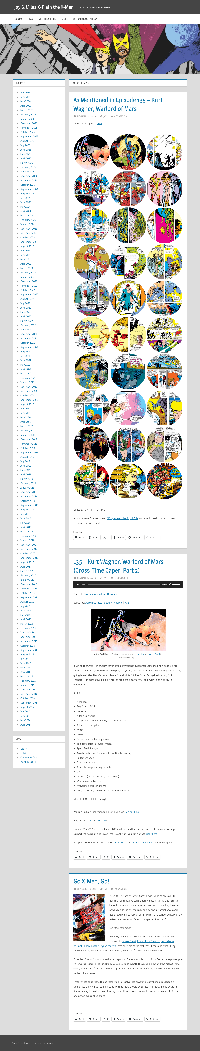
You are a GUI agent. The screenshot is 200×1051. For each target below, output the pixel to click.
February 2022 (28, 325)
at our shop (120, 842)
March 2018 (26, 531)
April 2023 (25, 263)
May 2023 (25, 259)
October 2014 (27, 698)
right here (151, 833)
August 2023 (27, 246)
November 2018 (29, 496)
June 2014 (25, 715)
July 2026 (25, 92)
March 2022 (26, 320)
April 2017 (25, 566)
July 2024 (25, 197)
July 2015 (25, 658)
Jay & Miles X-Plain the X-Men (44, 7)
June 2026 (25, 96)
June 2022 (25, 307)
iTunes (89, 820)
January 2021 (27, 382)
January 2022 (27, 329)
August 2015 (27, 654)
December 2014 (28, 689)
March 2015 (26, 676)
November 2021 (28, 338)
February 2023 (28, 272)
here (99, 123)
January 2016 (27, 632)
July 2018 (25, 513)
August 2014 (27, 707)
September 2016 (29, 597)
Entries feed (26, 753)
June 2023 (25, 254)
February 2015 (28, 680)
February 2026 (28, 114)
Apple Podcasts (93, 602)
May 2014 (25, 720)
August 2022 (27, 298)
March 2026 (26, 110)
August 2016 (27, 601)
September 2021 (29, 347)
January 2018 (27, 540)
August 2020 (27, 404)
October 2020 (27, 395)
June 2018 (25, 518)
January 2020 (27, 434)
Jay (104, 116)
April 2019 (25, 474)
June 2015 (25, 663)
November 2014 (29, 693)
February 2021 (28, 377)
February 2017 (28, 575)
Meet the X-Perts (47, 18)
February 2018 (28, 535)
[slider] (176, 584)
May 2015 (25, 667)
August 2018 (27, 509)
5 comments (120, 116)
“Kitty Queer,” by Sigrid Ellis (122, 518)
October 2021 (27, 342)
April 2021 (25, 369)
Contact (19, 18)
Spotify (108, 602)
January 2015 (27, 685)
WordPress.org (28, 761)
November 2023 (28, 233)
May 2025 (25, 154)
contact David (154, 654)
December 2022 (28, 281)
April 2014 (25, 724)
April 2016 (25, 619)
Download (112, 594)
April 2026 (25, 105)
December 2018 (28, 492)
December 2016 (28, 584)
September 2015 (29, 650)
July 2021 (25, 355)
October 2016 (27, 592)
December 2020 (28, 386)
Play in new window (94, 594)
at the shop (139, 654)
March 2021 (26, 373)
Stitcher (102, 820)
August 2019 (27, 456)
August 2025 (27, 140)
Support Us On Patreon (85, 18)
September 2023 (29, 241)
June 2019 (25, 465)
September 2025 (29, 136)
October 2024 (27, 184)
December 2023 (28, 228)
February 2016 (28, 628)
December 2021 (28, 333)
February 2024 (28, 219)
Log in (23, 748)
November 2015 (29, 641)
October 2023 (27, 237)
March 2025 (26, 162)
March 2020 (26, 426)
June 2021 (25, 360)
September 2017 (29, 557)
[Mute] (170, 584)
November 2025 (29, 127)
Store (65, 18)
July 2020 (25, 408)
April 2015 (25, 671)
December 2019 (28, 439)
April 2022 (25, 316)
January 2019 (27, 487)
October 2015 (27, 645)
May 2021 (25, 364)
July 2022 (25, 303)
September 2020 (29, 399)
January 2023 (27, 276)
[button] (91, 152)
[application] (128, 584)
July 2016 (25, 606)
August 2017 (27, 562)
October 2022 (27, 290)
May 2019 (25, 470)
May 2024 (25, 206)
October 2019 (27, 448)
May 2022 (25, 312)
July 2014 (25, 711)
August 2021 (27, 351)
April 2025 (25, 158)
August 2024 (27, 193)
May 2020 (25, 417)
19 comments (121, 577)
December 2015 (28, 636)
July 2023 (25, 250)
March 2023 (26, 268)
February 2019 (28, 483)
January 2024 (27, 224)
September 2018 (29, 505)
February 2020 (28, 430)
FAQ (31, 18)
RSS (127, 602)
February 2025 (28, 167)
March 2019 (26, 478)
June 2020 (25, 413)
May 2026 (25, 101)
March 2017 (26, 571)
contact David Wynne (142, 842)
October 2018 (27, 500)
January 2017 (27, 579)
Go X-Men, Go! (91, 881)
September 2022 (29, 294)
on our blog (132, 811)
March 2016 (26, 623)
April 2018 (25, 527)
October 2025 (27, 132)
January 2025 (27, 171)
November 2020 (29, 391)
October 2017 (27, 553)
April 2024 (25, 211)
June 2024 (25, 202)
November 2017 (28, 549)
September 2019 (29, 452)
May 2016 (25, 614)
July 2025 (25, 145)
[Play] (77, 584)
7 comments (121, 888)
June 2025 (25, 149)
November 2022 (28, 285)
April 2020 (25, 421)
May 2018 (25, 522)
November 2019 (29, 443)
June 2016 (25, 610)
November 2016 (29, 588)
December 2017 (28, 544)
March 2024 (26, 215)
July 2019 (25, 461)
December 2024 (28, 175)
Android (118, 602)
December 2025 (28, 123)
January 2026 (27, 118)
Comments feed (29, 757)
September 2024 (29, 189)
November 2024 (29, 180)
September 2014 (29, 702)
